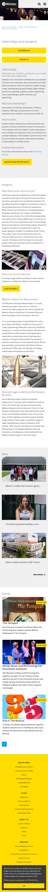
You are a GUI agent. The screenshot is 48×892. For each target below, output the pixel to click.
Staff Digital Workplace (24, 779)
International (24, 805)
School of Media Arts (30, 27)
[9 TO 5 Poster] (24, 707)
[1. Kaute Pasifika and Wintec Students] (24, 469)
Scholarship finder (24, 813)
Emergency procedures (24, 767)
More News (38, 574)
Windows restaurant (24, 862)
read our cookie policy (17, 880)
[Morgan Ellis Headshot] (24, 507)
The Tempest (10, 623)
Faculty (20, 27)
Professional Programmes (24, 809)
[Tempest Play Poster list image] (24, 609)
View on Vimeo (11, 288)
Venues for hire (24, 858)
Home (4, 27)
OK (24, 886)
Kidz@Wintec (24, 850)
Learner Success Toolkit (24, 771)
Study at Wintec (12, 27)
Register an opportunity (16, 162)
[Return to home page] (9, 4)
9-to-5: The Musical (13, 720)
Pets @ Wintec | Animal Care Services (24, 854)
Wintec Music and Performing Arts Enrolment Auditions (22, 667)
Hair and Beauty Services (24, 846)
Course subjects (24, 801)
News (24, 835)
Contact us (24, 828)
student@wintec (24, 783)
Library (24, 775)
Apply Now (24, 797)
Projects (24, 59)
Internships (24, 50)
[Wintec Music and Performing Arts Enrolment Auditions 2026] (24, 652)
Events (24, 832)
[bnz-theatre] (24, 545)
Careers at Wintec (24, 824)
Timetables (24, 787)
